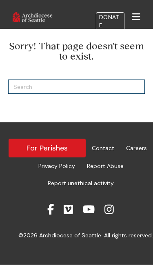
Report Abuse (105, 166)
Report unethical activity (81, 183)
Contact (103, 148)
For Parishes (47, 148)
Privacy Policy (56, 166)
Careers (136, 148)
